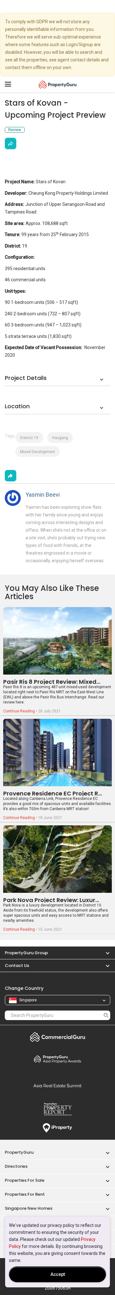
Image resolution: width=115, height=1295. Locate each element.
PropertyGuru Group (26, 953)
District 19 (29, 438)
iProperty (57, 1128)
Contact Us (17, 965)
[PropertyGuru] (58, 84)
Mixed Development (37, 452)
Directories (16, 1166)
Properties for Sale (24, 1180)
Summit (57, 1085)
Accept (57, 1274)
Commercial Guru (57, 1037)
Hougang (60, 438)
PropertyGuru (19, 1152)
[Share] (10, 143)
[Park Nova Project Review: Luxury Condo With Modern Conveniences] (57, 859)
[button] (104, 953)
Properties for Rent (25, 1194)
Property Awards (57, 1058)
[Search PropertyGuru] (106, 1015)
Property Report (57, 1109)
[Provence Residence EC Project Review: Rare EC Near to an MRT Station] (57, 753)
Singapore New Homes (28, 1208)
